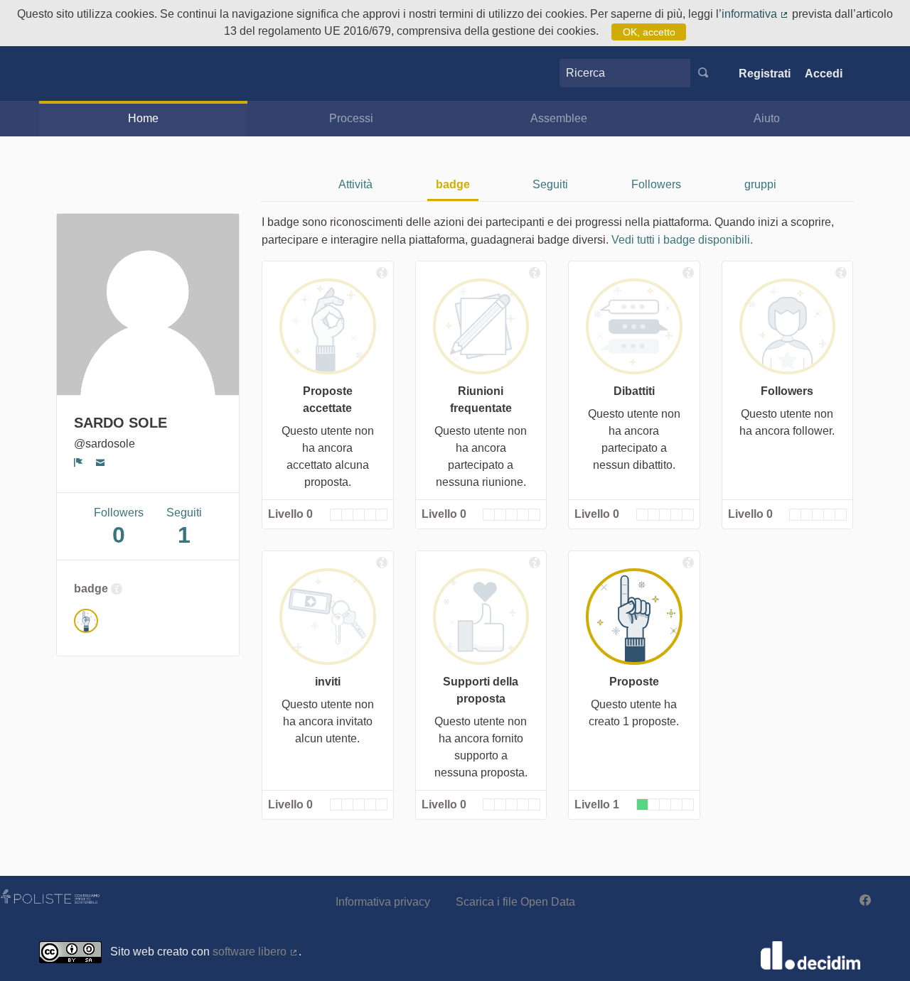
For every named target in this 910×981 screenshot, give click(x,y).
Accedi (823, 73)
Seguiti (550, 184)
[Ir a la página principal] (60, 74)
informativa (755, 14)
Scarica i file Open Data (515, 902)
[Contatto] (100, 462)
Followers (656, 184)
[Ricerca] (703, 73)
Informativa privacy (383, 902)
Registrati (765, 73)
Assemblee (558, 118)
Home (143, 118)
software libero (256, 951)
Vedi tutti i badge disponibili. (682, 240)
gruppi (760, 184)
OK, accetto (649, 32)
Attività (355, 184)
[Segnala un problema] (78, 462)
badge (453, 184)
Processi (351, 118)
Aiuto (767, 118)
